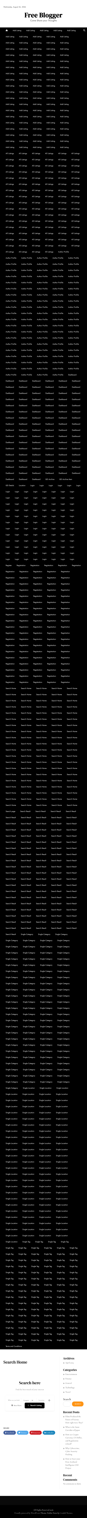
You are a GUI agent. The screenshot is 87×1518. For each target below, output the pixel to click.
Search (67, 1399)
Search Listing (36, 1405)
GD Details (10, 485)
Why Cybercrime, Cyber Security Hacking (72, 1451)
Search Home (11, 688)
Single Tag (26, 1241)
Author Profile (63, 251)
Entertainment (71, 1374)
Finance (68, 1378)
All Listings (10, 153)
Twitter (23, 1432)
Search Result (25, 811)
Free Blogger (44, 14)
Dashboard (72, 374)
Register (9, 565)
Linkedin (49, 1432)
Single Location (29, 1088)
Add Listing (17, 30)
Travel (67, 1392)
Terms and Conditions (14, 1346)
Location (22, 485)
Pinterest (36, 1432)
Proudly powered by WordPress (27, 1513)
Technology (70, 1387)
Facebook (10, 1432)
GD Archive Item (65, 479)
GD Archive (49, 479)
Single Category (27, 934)
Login (32, 485)
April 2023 (69, 1362)
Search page (10, 811)
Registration (21, 565)
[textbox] (26, 1400)
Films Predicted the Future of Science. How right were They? (74, 1419)
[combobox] (28, 1400)
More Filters (17, 1405)
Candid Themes (66, 1513)
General (68, 1383)
